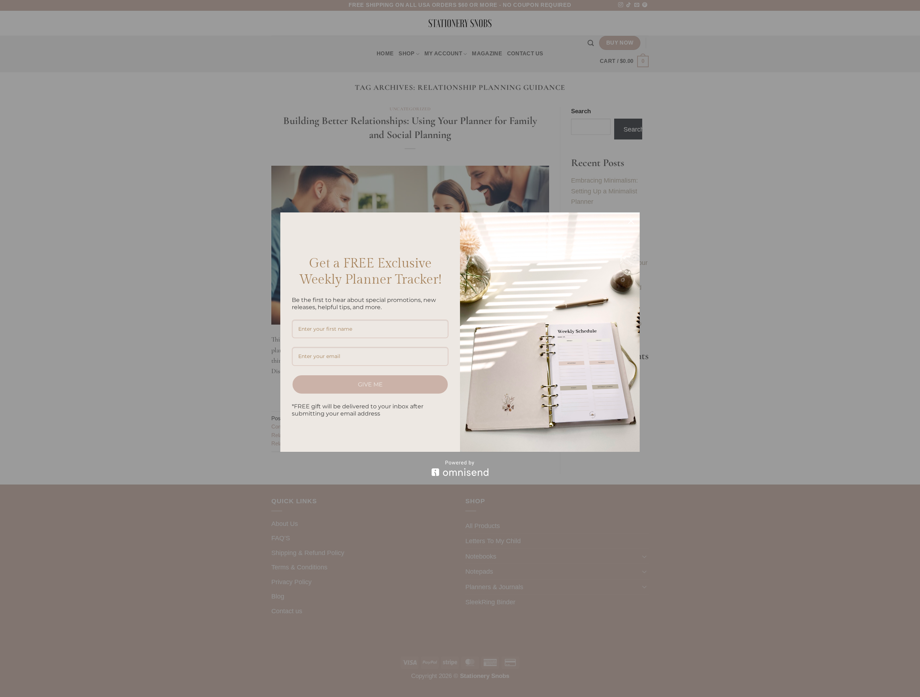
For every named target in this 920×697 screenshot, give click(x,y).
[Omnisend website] (460, 468)
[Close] (631, 221)
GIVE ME (370, 384)
